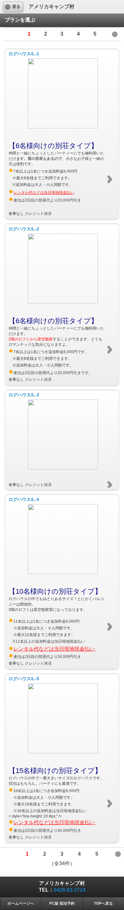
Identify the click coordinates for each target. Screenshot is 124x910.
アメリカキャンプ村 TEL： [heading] (62, 886)
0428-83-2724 (70, 890)
